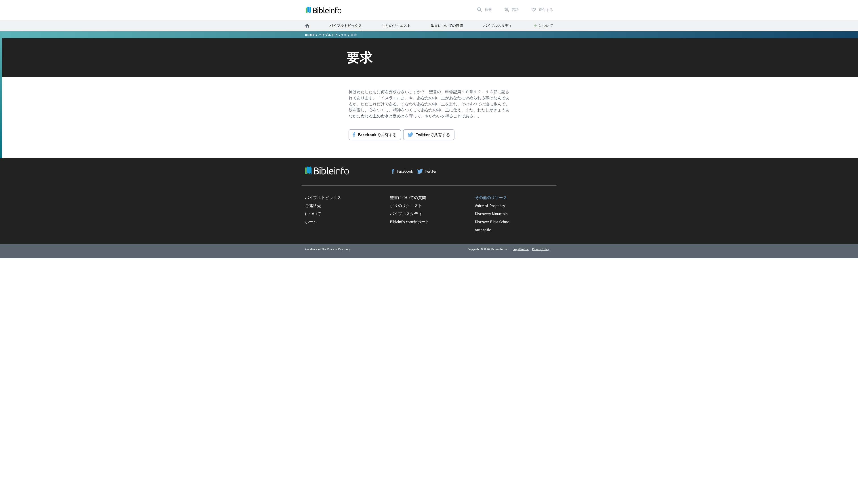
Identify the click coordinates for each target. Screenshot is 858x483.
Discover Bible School (492, 221)
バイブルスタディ (497, 25)
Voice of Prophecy (490, 205)
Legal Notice (521, 249)
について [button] (546, 25)
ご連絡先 (313, 205)
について (313, 213)
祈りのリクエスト (396, 25)
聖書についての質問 (447, 25)
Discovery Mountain (491, 213)
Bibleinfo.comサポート (409, 221)
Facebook (405, 171)
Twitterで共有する (433, 134)
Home (310, 34)
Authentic (483, 229)
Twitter (430, 171)
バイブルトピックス (346, 25)
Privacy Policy (540, 249)
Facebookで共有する (377, 134)
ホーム (311, 221)
